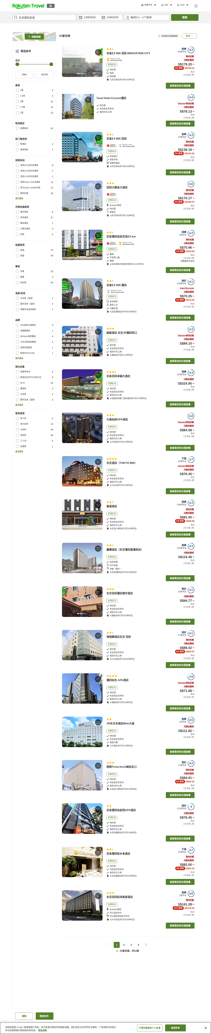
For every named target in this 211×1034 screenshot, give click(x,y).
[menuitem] (149, 5)
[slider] (17, 64)
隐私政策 (42, 1030)
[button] (28, 6)
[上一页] (65, 61)
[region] (105, 1028)
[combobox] (44, 17)
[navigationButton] (109, 945)
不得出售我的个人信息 (149, 1028)
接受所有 (175, 1028)
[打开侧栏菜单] (195, 5)
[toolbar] (100, 17)
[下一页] (99, 61)
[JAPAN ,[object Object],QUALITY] (112, 145)
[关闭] (205, 1028)
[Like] (98, 52)
